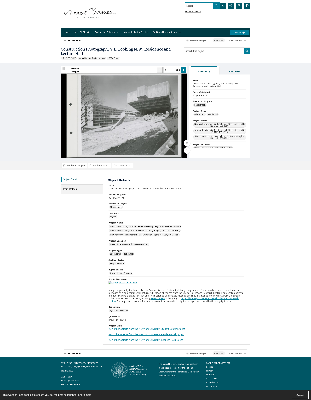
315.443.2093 (67, 370)
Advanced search (193, 11)
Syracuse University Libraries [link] (79, 363)
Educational (199, 114)
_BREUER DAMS (69, 58)
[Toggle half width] (187, 150)
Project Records (117, 263)
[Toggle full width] (187, 143)
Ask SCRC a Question (70, 384)
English (113, 216)
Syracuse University (119, 310)
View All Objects (82, 32)
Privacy (209, 370)
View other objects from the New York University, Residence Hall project (146, 334)
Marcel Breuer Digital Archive (92, 58)
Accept (300, 395)
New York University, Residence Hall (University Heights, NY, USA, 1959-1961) (220, 131)
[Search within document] (247, 51)
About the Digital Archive (136, 32)
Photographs (200, 104)
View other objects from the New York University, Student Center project (147, 328)
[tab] (204, 70)
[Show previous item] (160, 70)
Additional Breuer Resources (167, 32)
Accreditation (212, 382)
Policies (209, 367)
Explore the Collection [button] (105, 32)
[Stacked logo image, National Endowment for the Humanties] (129, 370)
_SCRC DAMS (113, 58)
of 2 (178, 69)
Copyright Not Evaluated (121, 273)
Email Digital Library (70, 380)
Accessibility (211, 378)
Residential (213, 114)
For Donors (211, 386)
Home (67, 32)
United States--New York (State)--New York (213, 148)
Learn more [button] (84, 395)
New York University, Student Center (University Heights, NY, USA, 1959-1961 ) (219, 125)
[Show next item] (183, 70)
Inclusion (210, 374)
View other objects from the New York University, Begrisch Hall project (146, 339)
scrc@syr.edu (158, 298)
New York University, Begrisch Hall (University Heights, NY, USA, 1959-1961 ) (220, 137)
